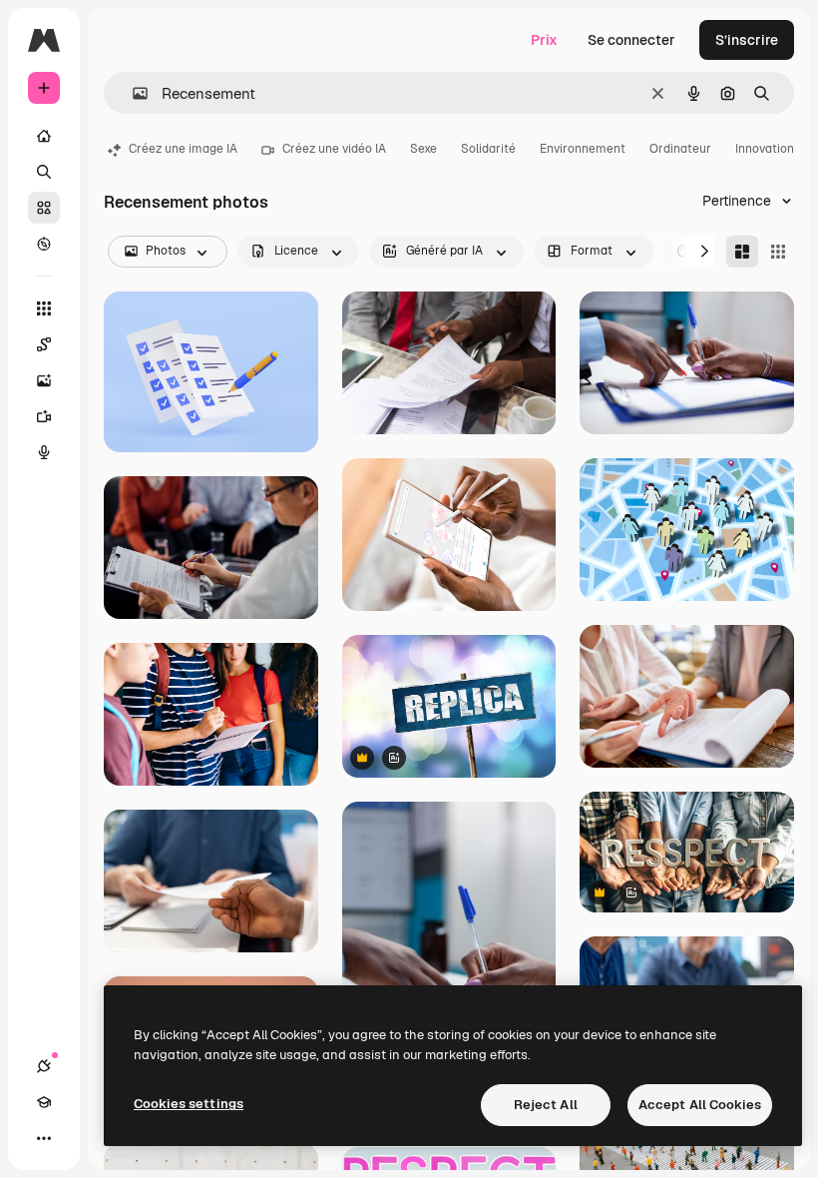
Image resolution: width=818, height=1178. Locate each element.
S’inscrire (746, 40)
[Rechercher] (44, 172)
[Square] (778, 252)
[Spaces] (44, 344)
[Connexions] (44, 1066)
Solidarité (488, 149)
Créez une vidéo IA (334, 149)
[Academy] (44, 1102)
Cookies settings (188, 1103)
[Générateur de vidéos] (44, 416)
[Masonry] (742, 252)
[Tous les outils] (44, 308)
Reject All (546, 1104)
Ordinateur (680, 149)
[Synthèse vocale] (44, 452)
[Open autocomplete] (132, 93)
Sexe (423, 149)
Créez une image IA (183, 149)
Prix (544, 40)
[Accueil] (44, 136)
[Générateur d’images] (44, 380)
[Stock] (44, 208)
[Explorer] (44, 244)
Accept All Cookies (699, 1104)
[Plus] (44, 1138)
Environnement (582, 149)
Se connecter (631, 40)
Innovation (764, 149)
